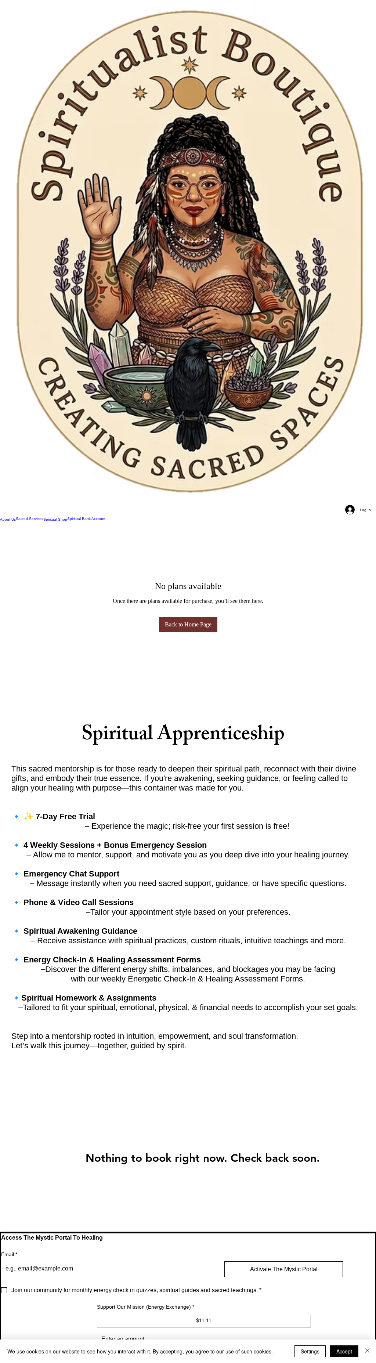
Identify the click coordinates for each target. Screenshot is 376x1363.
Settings (310, 1351)
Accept (344, 1351)
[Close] (367, 1351)
